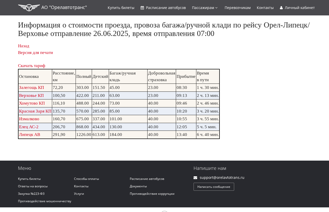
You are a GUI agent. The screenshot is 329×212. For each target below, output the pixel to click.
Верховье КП (31, 95)
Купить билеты (29, 179)
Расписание (165, 7)
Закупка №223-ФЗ (31, 193)
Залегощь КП (31, 87)
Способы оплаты (86, 179)
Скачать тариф (31, 65)
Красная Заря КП (35, 111)
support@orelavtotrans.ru (222, 177)
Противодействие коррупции (152, 193)
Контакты (265, 7)
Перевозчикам (238, 7)
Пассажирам (203, 7)
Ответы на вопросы (33, 186)
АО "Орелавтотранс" (63, 7)
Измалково (29, 118)
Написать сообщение (213, 187)
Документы (138, 186)
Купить (121, 7)
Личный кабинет (299, 7)
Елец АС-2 (29, 126)
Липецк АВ (29, 134)
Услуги (79, 193)
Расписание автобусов (147, 179)
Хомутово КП (32, 103)
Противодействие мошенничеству (44, 201)
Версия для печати (35, 52)
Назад (23, 45)
